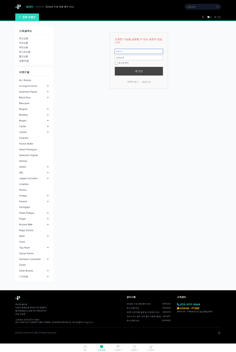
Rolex (22, 236)
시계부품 (23, 276)
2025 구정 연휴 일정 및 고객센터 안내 (143, 312)
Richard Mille (25, 224)
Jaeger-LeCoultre (28, 178)
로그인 (217, 17)
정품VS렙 (24, 60)
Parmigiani (24, 207)
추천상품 (23, 47)
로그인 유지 (123, 63)
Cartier (22, 126)
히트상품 (23, 42)
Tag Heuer (24, 247)
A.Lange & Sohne (28, 86)
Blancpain (24, 103)
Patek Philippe (26, 213)
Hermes (23, 161)
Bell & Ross (25, 97)
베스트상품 (24, 51)
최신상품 (23, 38)
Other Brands (26, 270)
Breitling (23, 114)
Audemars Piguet (28, 91)
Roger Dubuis (26, 230)
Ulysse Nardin (26, 253)
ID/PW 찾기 (132, 82)
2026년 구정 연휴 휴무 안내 (139, 304)
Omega (23, 195)
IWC (21, 172)
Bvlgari (22, 120)
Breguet (23, 109)
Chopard (23, 137)
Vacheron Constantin (30, 259)
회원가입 (146, 82)
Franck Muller (26, 143)
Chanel (22, 132)
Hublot (22, 166)
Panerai (23, 201)
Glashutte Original (28, 155)
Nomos (22, 189)
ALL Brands (25, 80)
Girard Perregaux (28, 149)
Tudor (22, 241)
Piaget (22, 218)
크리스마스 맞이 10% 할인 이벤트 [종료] (144, 316)
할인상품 (23, 56)
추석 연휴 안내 (133, 308)
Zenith (22, 264)
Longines (24, 184)
